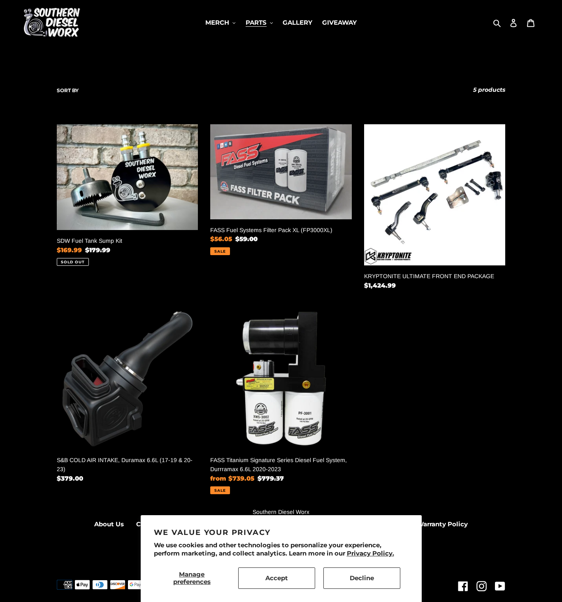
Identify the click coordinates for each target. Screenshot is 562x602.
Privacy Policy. (370, 553)
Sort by (68, 90)
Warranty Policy (442, 524)
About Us (109, 524)
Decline (362, 578)
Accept (276, 578)
